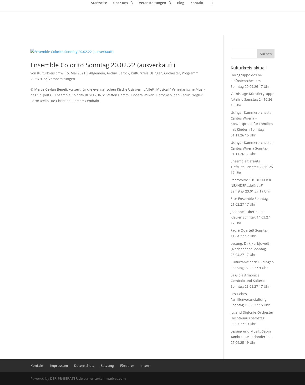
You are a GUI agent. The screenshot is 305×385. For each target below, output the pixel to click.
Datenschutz (84, 365)
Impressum (59, 365)
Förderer (127, 365)
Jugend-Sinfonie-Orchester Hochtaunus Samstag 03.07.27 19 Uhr (252, 318)
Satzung (107, 365)
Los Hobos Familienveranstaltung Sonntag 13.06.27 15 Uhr (250, 299)
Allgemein (97, 73)
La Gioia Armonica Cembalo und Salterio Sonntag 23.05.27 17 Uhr (250, 281)
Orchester (172, 73)
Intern (145, 365)
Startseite (99, 3)
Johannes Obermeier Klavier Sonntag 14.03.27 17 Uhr (250, 217)
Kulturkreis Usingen (147, 73)
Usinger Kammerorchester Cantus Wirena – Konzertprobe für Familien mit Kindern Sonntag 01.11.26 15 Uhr (252, 123)
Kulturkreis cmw (50, 73)
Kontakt (196, 3)
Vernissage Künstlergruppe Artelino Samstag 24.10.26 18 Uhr (252, 99)
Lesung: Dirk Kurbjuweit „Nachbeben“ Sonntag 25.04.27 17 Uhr (250, 249)
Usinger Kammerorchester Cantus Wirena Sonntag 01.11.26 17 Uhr (252, 148)
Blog (180, 3)
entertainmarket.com (108, 378)
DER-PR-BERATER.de (66, 378)
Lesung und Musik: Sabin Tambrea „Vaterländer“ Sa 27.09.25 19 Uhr (251, 337)
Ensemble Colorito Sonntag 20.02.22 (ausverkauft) (102, 65)
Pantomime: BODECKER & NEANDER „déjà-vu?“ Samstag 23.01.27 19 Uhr (251, 186)
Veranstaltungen (152, 3)
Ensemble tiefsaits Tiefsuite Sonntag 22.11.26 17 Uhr (252, 167)
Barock (123, 73)
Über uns (120, 3)
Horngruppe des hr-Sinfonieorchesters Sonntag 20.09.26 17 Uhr (250, 81)
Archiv (112, 73)
